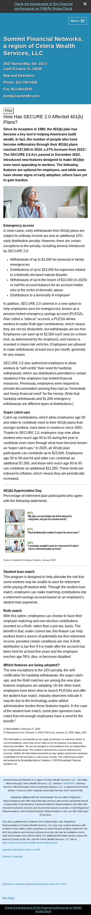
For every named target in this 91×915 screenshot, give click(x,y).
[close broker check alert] (85, 4)
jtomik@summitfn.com (21, 96)
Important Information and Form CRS (21, 849)
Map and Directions (18, 75)
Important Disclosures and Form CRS (45, 884)
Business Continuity (12, 856)
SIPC (72, 783)
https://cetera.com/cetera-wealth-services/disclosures (30, 842)
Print (8, 110)
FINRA (65, 783)
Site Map (8, 898)
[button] (77, 21)
